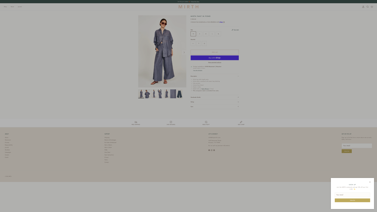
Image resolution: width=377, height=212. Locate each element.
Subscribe (352, 200)
